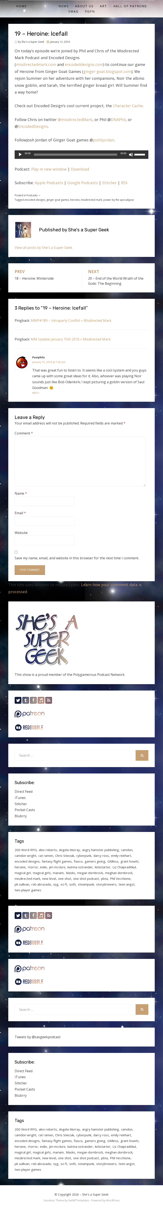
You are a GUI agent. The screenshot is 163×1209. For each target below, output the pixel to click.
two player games (28, 890)
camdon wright (25, 855)
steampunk (86, 884)
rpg (55, 884)
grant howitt (130, 861)
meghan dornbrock (118, 873)
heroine (75, 200)
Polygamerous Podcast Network (99, 674)
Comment (24, 433)
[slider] (140, 154)
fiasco (78, 861)
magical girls (42, 873)
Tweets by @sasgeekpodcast (37, 1037)
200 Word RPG (26, 850)
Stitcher (109, 182)
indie (43, 867)
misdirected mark (91, 200)
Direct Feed (23, 791)
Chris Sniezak (64, 855)
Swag (73, 11)
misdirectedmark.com (36, 64)
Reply (35, 393)
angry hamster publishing (100, 850)
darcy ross (101, 855)
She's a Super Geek (95, 1194)
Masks (70, 873)
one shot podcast (86, 878)
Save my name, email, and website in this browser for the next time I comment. (77, 558)
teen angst (127, 884)
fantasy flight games (57, 861)
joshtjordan (103, 139)
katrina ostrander (80, 867)
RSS (124, 182)
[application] (81, 154)
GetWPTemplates (78, 1200)
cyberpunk (83, 855)
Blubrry (21, 816)
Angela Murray (69, 850)
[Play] (20, 154)
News (64, 6)
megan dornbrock (90, 873)
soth (72, 884)
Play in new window (49, 169)
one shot (64, 878)
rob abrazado (41, 884)
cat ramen (45, 855)
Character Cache (128, 105)
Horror (33, 867)
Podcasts (42, 6)
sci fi (63, 884)
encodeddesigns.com (84, 64)
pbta (104, 878)
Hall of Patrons (130, 6)
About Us (84, 6)
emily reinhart (121, 855)
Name (21, 493)
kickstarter (102, 867)
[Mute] (131, 154)
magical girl (23, 873)
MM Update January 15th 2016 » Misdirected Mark (71, 339)
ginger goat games (57, 200)
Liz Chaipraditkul (124, 867)
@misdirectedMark (75, 119)
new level (49, 878)
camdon (126, 850)
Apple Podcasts (49, 182)
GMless (112, 861)
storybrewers (106, 884)
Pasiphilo (38, 357)
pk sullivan (22, 884)
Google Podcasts (82, 182)
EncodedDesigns (33, 126)
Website (21, 532)
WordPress (112, 1200)
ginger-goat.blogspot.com (107, 71)
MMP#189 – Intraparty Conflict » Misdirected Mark (71, 320)
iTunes (20, 797)
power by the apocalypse (118, 200)
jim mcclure (57, 867)
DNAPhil (118, 119)
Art (103, 6)
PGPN (90, 11)
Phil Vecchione (120, 878)
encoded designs (34, 200)
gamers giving (95, 861)
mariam (58, 873)
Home (21, 6)
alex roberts (48, 850)
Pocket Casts (25, 809)
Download (80, 169)
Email (20, 513)
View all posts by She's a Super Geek (43, 247)
